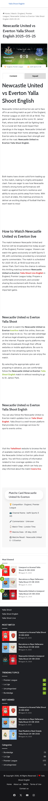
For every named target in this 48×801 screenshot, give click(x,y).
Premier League (10, 680)
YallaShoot (15, 448)
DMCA (25, 784)
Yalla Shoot (7, 610)
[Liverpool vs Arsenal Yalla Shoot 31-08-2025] (9, 571)
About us (17, 784)
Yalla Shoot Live (9, 618)
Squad (35, 76)
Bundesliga (8, 693)
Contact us (24, 788)
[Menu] (3, 5)
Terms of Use (35, 784)
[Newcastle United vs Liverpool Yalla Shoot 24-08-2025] (9, 595)
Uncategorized (10, 689)
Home (7, 13)
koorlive (14, 330)
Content (13, 76)
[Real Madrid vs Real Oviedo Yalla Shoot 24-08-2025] (9, 735)
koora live (36, 469)
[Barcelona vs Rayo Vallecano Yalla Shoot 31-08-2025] (9, 583)
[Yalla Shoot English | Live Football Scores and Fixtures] (17, 3)
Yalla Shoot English (10, 614)
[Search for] (44, 5)
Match (14, 13)
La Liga (7, 684)
